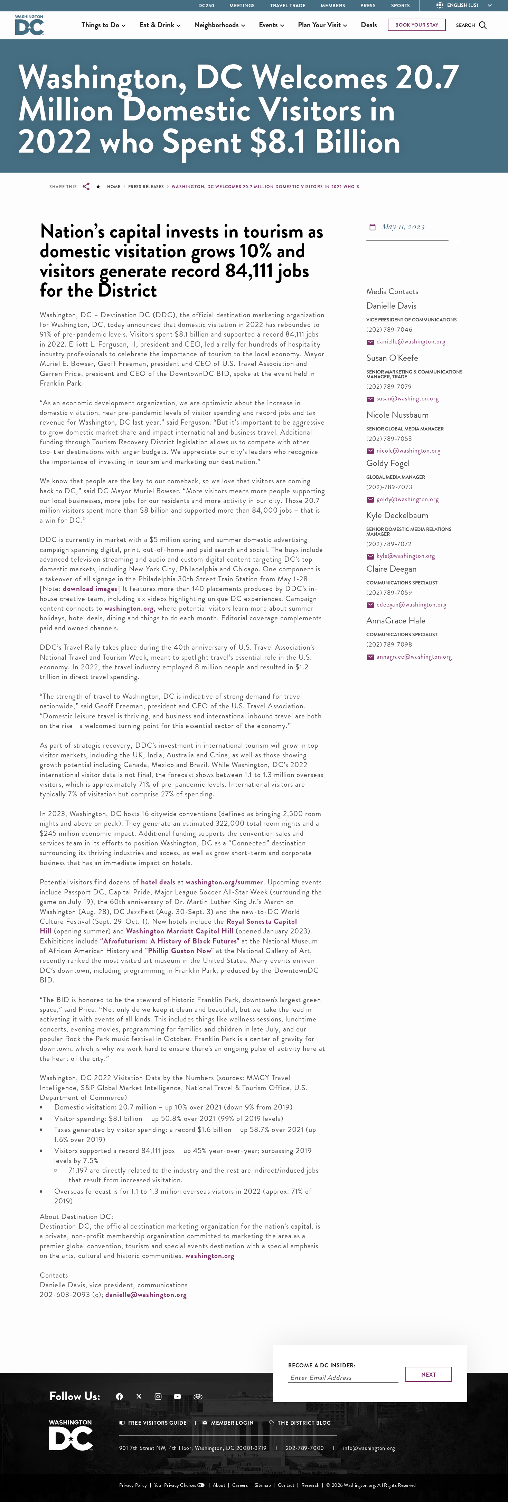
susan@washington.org (408, 398)
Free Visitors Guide (157, 1423)
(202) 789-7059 (389, 592)
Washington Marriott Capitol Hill (180, 931)
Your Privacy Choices (175, 1485)
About (219, 1485)
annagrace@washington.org (414, 656)
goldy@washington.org (408, 499)
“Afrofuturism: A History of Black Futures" (169, 941)
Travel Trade (287, 5)
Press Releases (146, 187)
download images (90, 588)
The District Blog (304, 1423)
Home (113, 187)
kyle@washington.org (406, 555)
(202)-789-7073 (389, 487)
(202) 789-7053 (389, 438)
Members (333, 5)
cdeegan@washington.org (411, 604)
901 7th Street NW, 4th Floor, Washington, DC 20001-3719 (193, 1448)
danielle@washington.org (146, 1294)
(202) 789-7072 (389, 544)
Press (368, 5)
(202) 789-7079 (389, 386)
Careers (240, 1485)
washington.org (129, 608)
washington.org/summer (224, 882)
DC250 (206, 5)
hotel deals (158, 882)
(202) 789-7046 (389, 329)
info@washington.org (369, 1448)
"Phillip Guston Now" (179, 951)
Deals (369, 25)
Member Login (232, 1423)
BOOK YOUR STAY (417, 24)
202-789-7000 (305, 1448)
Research (310, 1485)
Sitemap (263, 1485)
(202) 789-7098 (389, 644)
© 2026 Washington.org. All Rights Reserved (371, 1485)
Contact (286, 1485)
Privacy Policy (133, 1485)
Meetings (242, 5)
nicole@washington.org (409, 450)
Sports (400, 5)
